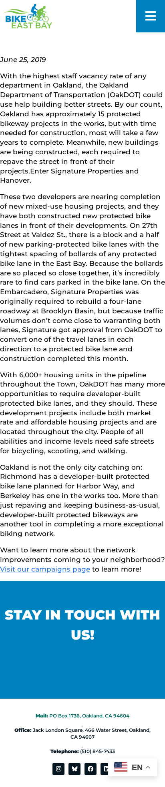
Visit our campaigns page (45, 569)
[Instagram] (58, 769)
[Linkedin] (107, 769)
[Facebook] (91, 769)
